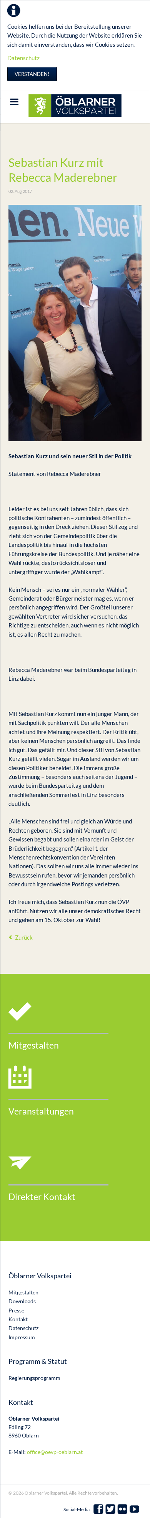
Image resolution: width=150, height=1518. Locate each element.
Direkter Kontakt (41, 1197)
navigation (14, 101)
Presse (16, 1310)
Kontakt (18, 1319)
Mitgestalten (33, 1045)
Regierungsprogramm (34, 1378)
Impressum (21, 1337)
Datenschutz (23, 57)
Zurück (24, 937)
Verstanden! (32, 74)
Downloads (22, 1301)
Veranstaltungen (41, 1111)
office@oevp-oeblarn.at (55, 1452)
